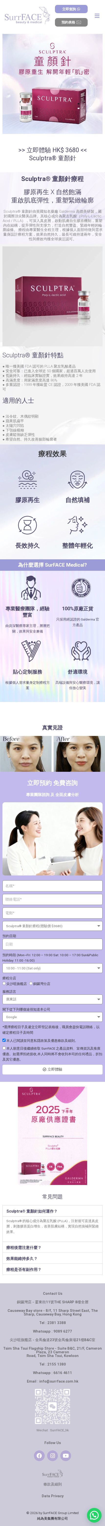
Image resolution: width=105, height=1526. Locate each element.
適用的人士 (18, 400)
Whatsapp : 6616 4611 (52, 1373)
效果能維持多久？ (22, 1258)
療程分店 (9, 978)
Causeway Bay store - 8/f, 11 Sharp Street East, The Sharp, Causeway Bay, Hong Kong (53, 1312)
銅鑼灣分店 (41, 984)
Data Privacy (52, 1496)
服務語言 (9, 992)
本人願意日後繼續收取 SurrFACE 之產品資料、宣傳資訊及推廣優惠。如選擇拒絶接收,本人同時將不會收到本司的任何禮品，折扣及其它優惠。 (52, 1053)
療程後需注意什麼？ (24, 1247)
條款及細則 (52, 1484)
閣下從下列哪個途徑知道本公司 (26, 1009)
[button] (52, 1210)
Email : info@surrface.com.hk (52, 1381)
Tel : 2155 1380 (52, 1364)
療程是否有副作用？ (24, 1269)
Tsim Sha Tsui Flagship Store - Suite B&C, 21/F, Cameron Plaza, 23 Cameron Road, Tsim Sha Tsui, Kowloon (52, 1352)
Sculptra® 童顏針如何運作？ (32, 1211)
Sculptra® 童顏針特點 (32, 355)
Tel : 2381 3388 (52, 1323)
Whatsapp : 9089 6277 (52, 1331)
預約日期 (9, 936)
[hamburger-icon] (97, 15)
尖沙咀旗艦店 (16, 984)
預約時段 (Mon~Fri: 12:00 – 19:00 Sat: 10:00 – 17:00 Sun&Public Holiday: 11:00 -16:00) (50, 958)
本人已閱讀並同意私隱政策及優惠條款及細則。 (42, 1041)
